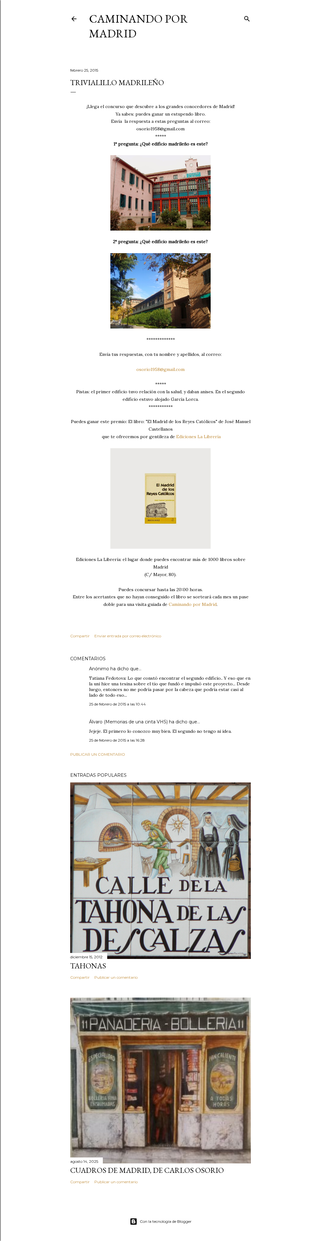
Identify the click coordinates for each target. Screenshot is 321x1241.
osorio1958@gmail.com (160, 369)
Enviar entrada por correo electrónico (127, 636)
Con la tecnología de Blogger (166, 1221)
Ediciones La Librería (198, 436)
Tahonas (88, 966)
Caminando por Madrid (192, 604)
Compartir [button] (80, 636)
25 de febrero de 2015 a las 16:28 (117, 740)
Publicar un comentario (97, 754)
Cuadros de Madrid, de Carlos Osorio (147, 1170)
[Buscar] (247, 17)
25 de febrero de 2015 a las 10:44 (117, 704)
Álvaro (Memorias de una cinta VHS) (128, 722)
